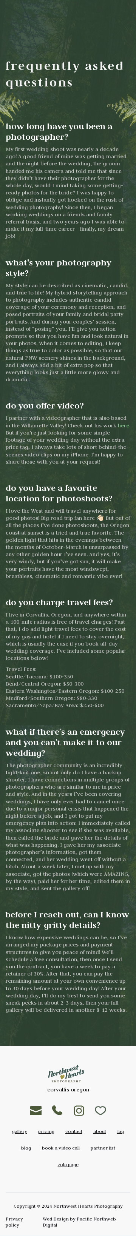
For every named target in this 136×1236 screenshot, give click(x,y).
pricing (46, 1131)
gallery (19, 1131)
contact (73, 1131)
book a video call (61, 1148)
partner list (103, 1148)
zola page (68, 1164)
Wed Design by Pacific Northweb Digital (79, 1222)
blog (26, 1148)
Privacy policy (14, 1222)
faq (120, 1131)
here (123, 425)
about (99, 1131)
